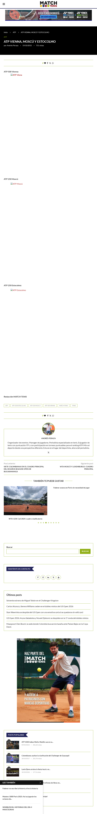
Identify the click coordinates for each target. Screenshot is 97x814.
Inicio (6, 32)
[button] (7, 504)
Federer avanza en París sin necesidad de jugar (71, 488)
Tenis (74, 405)
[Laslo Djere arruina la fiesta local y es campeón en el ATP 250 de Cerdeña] (12, 772)
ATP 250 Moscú (35, 405)
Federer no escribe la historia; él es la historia (20, 788)
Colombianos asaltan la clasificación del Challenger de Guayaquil (45, 756)
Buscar (9, 547)
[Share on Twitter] (50, 63)
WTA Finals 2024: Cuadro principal (34, 796)
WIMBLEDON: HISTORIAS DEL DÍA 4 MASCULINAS (17, 808)
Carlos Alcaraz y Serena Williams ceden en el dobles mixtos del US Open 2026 (39, 606)
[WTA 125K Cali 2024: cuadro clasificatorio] (25, 500)
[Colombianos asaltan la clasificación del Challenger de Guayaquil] (12, 759)
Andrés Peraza (12, 45)
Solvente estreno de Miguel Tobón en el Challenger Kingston (32, 600)
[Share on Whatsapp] (53, 63)
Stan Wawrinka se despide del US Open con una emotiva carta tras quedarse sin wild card (44, 612)
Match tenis (63, 405)
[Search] (93, 4)
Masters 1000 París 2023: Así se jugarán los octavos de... (20, 797)
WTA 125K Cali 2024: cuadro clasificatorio (25, 519)
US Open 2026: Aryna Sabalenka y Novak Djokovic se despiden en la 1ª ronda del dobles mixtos (47, 618)
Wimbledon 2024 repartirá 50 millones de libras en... (41, 783)
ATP (14, 32)
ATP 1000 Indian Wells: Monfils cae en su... (37, 742)
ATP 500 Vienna (50, 405)
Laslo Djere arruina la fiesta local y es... (36, 769)
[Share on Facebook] (47, 63)
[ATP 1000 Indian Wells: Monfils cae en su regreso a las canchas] (12, 745)
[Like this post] (45, 63)
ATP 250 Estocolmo (19, 405)
